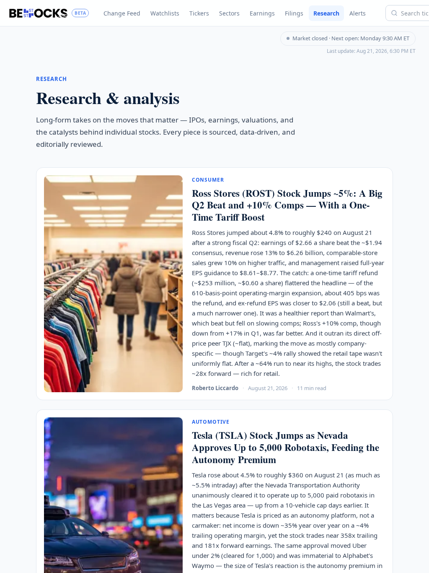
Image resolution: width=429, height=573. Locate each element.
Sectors (229, 13)
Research (326, 13)
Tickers (199, 13)
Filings (294, 13)
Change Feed (121, 13)
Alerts (357, 13)
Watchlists (164, 13)
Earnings (262, 13)
